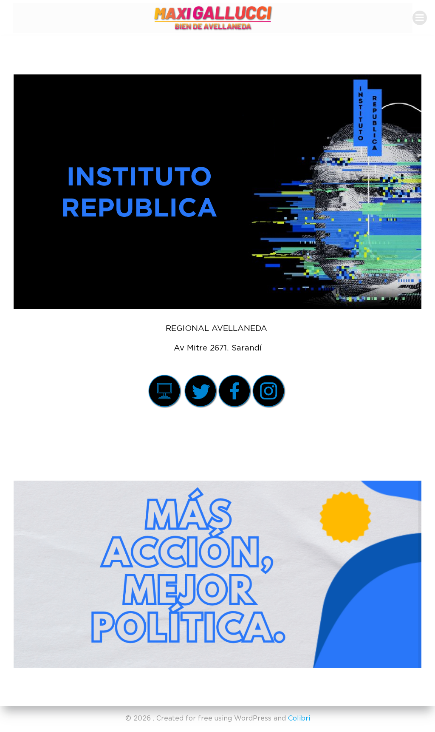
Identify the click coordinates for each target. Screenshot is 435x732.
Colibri (299, 718)
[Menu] (419, 18)
